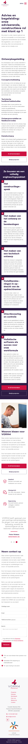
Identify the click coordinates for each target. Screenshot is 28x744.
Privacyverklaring (18, 640)
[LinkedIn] (7, 719)
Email (2, 613)
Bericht (3, 626)
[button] (23, 3)
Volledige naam (5, 606)
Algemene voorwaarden (11, 741)
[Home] (14, 684)
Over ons (13, 698)
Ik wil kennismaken (14, 154)
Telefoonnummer (8, 619)
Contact (13, 702)
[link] (11, 714)
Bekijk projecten (14, 159)
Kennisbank (14, 696)
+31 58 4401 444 (12, 714)
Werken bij (14, 700)
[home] (4, 3)
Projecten (13, 692)
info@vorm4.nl (12, 716)
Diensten (13, 694)
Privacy (20, 741)
